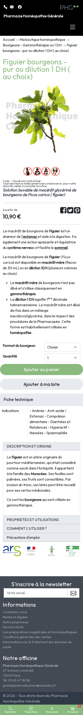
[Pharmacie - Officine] (72, 550)
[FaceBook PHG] (20, 6)
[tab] (41, 446)
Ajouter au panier (41, 369)
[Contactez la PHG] (12, 6)
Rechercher (10, 711)
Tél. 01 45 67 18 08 (16, 680)
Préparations (31, 711)
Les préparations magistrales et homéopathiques (40, 632)
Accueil (9, 39)
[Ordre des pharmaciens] (52, 550)
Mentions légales (15, 617)
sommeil (61, 247)
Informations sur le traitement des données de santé (37, 644)
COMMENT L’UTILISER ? (27, 528)
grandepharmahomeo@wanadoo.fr (29, 685)
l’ (29, 236)
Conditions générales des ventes (27, 637)
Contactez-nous (15, 612)
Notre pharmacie (15, 622)
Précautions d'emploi (23, 537)
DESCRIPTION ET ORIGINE (29, 446)
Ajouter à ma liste (42, 384)
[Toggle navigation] (72, 27)
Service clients (13, 627)
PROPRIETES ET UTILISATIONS (33, 520)
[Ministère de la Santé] (31, 550)
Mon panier (73, 709)
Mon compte (52, 711)
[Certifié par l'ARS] (12, 550)
